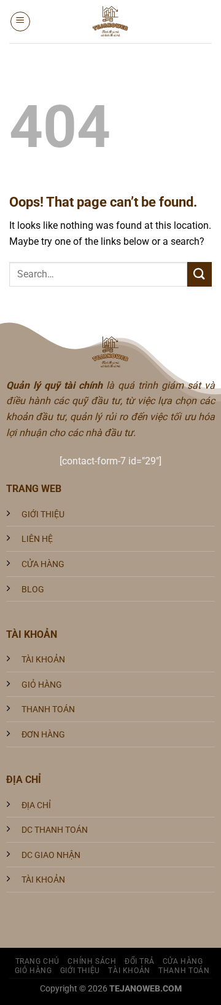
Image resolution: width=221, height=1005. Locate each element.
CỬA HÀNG (42, 564)
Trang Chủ (37, 961)
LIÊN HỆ (37, 539)
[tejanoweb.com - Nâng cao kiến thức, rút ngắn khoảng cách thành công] (110, 21)
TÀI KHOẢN (43, 659)
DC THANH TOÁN (54, 830)
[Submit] (199, 274)
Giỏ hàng (33, 970)
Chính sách (92, 961)
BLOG (32, 589)
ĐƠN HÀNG (43, 734)
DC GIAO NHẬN (50, 855)
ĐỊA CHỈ (36, 805)
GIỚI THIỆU (42, 514)
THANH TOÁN (48, 709)
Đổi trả (139, 961)
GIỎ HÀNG (41, 685)
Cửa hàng (183, 961)
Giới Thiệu (80, 970)
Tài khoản (129, 970)
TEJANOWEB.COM (145, 988)
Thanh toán (183, 970)
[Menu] (20, 21)
